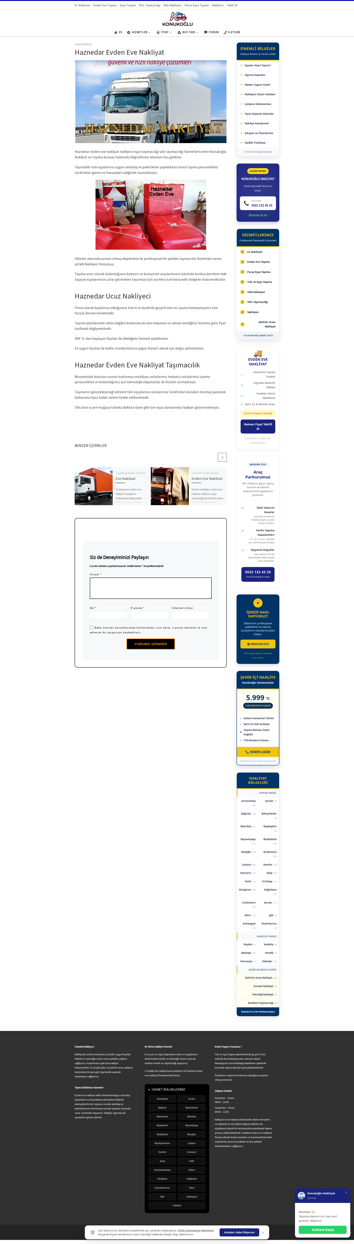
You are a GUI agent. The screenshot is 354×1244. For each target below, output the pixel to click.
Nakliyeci (253, 312)
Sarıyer (270, 902)
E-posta (138, 608)
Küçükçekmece (162, 1188)
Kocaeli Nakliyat (265, 986)
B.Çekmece (270, 854)
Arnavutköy (248, 803)
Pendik (271, 953)
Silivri (250, 915)
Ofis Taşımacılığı (257, 302)
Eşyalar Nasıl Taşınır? (258, 65)
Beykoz (250, 944)
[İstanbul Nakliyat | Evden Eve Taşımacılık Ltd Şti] (177, 18)
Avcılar (271, 801)
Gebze (191, 1170)
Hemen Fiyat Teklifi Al (258, 426)
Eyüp (272, 873)
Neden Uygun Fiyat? (257, 84)
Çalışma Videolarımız (258, 104)
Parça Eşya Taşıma (258, 272)
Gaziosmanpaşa (162, 1170)
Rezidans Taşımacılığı (262, 1003)
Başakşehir (270, 828)
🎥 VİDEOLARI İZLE (258, 644)
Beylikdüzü (270, 841)
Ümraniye (248, 961)
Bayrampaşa (248, 841)
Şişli (273, 915)
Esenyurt (248, 873)
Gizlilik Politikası (255, 142)
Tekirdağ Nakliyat (264, 994)
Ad (93, 608)
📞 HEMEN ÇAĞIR (257, 752)
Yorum (96, 574)
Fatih (250, 881)
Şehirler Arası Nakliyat (266, 324)
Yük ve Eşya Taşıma (259, 282)
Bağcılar (248, 813)
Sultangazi (249, 925)
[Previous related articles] (213, 457)
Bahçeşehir (162, 1116)
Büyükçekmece (162, 1143)
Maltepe (248, 953)
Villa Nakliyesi (256, 292)
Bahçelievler (269, 816)
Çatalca (249, 864)
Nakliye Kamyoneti (257, 123)
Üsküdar (269, 961)
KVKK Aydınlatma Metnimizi (196, 1230)
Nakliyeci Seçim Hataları (260, 94)
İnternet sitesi (182, 608)
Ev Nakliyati (254, 252)
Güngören (247, 889)
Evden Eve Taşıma (258, 262)
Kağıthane (270, 892)
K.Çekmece (249, 904)
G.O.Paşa (269, 881)
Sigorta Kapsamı (255, 75)
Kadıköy (270, 944)
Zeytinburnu (269, 925)
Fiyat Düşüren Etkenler (259, 113)
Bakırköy (248, 826)
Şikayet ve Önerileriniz (259, 133)
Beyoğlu (248, 852)
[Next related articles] (222, 457)
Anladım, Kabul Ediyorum (239, 1232)
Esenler (270, 864)
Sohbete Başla (323, 1230)
